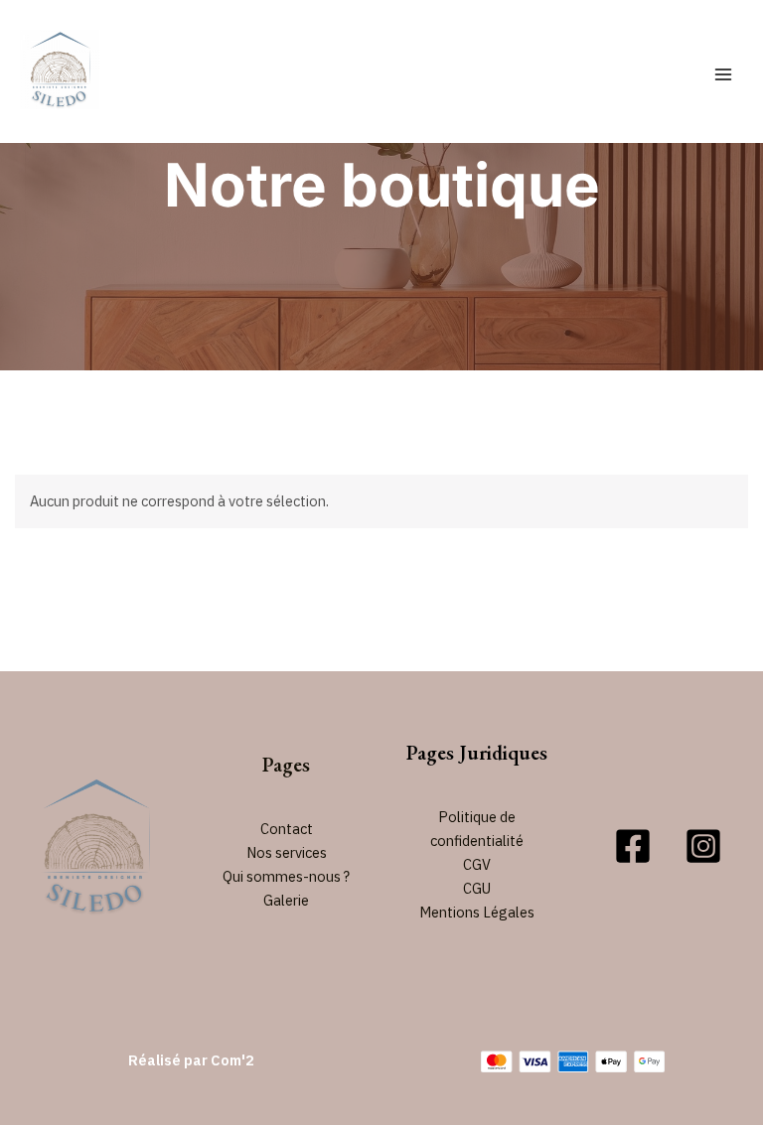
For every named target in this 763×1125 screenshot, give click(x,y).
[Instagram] (703, 846)
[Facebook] (633, 846)
